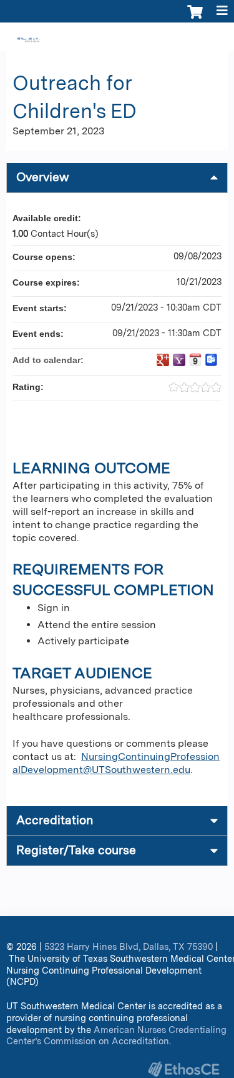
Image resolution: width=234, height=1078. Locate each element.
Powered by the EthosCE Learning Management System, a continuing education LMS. (183, 1069)
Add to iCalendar (195, 359)
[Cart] (195, 18)
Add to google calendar (163, 360)
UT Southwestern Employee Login (156, 38)
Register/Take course (76, 850)
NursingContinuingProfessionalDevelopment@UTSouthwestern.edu (116, 763)
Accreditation (54, 820)
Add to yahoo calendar (179, 360)
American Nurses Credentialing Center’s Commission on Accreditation (116, 1035)
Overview (42, 177)
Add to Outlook (211, 360)
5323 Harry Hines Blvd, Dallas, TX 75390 (128, 946)
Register (48, 38)
